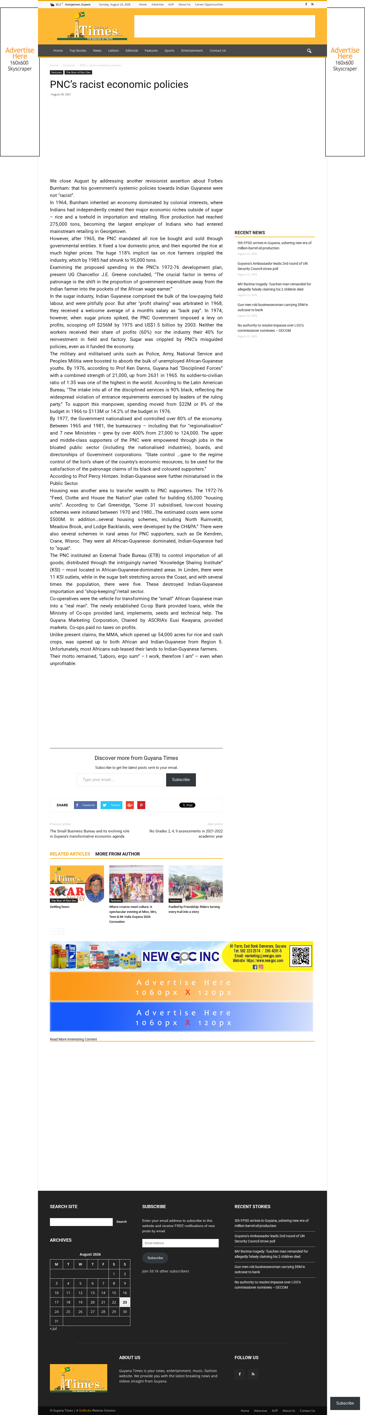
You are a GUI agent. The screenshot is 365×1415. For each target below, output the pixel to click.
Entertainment (192, 50)
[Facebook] (306, 4)
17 (57, 1302)
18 (68, 1302)
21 (103, 1302)
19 (80, 1302)
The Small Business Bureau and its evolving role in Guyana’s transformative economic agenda (89, 834)
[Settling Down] (77, 884)
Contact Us (218, 50)
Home (143, 4)
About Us (184, 4)
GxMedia (85, 1410)
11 (68, 1292)
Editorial (132, 50)
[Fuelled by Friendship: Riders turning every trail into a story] (196, 884)
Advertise (157, 4)
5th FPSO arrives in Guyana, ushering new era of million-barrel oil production (275, 245)
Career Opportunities (209, 4)
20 (93, 1302)
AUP (171, 4)
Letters (113, 50)
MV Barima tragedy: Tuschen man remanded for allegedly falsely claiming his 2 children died (274, 286)
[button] (309, 51)
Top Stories (78, 50)
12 (80, 1292)
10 (57, 1292)
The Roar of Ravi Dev (78, 72)
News (97, 50)
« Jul (53, 1328)
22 (114, 1302)
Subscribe (181, 780)
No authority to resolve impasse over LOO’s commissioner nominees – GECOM (271, 328)
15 (114, 1292)
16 (125, 1292)
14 (103, 1292)
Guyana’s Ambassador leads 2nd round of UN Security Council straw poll (273, 266)
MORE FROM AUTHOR (117, 853)
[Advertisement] (224, 26)
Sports (169, 50)
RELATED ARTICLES (70, 853)
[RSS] (312, 4)
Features (151, 50)
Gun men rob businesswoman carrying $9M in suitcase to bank (273, 307)
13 (93, 1292)
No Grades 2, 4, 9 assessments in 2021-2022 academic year (186, 834)
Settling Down (59, 907)
